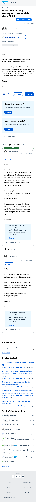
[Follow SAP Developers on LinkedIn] (23, 476)
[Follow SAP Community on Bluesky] (16, 476)
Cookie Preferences (9, 497)
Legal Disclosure (27, 487)
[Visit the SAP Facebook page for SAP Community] (13, 476)
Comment (29, 94)
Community (13, 2)
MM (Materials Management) (10, 45)
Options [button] (32, 20)
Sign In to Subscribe (23, 19)
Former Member (13, 29)
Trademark (9, 492)
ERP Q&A (6, 7)
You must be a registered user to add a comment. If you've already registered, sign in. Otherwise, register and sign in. (17, 230)
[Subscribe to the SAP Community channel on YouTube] (19, 476)
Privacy (9, 482)
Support (27, 492)
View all (4, 466)
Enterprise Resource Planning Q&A (15, 367)
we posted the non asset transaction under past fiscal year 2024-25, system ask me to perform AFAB (17, 373)
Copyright (9, 487)
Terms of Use (27, 482)
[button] (18, 37)
